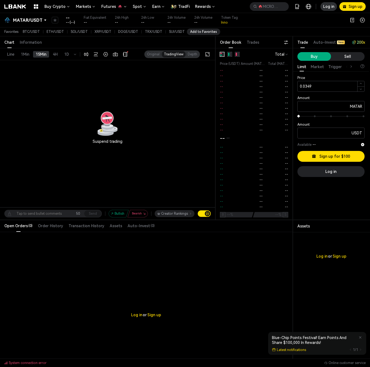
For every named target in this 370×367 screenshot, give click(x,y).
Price (301, 78)
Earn (156, 6)
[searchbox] (268, 6)
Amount (303, 98)
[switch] (204, 213)
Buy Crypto (55, 6)
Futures (108, 6)
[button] (269, 6)
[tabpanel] (254, 134)
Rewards (203, 6)
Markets (83, 6)
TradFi (184, 6)
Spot (137, 6)
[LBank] (15, 6)
